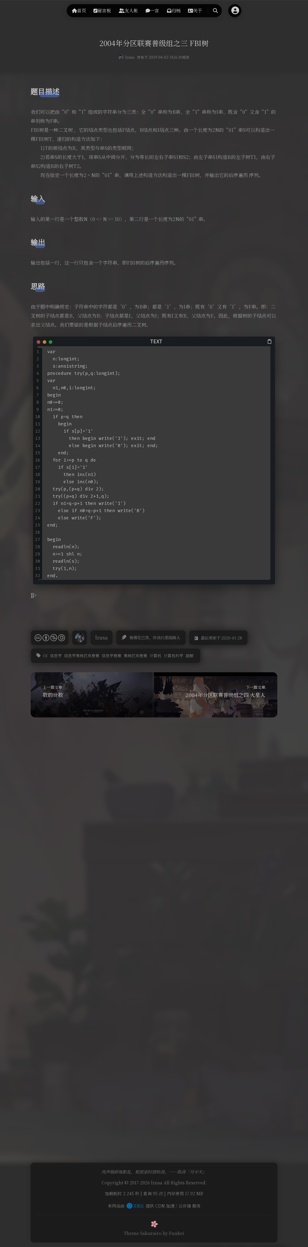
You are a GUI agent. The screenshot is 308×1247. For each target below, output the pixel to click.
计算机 (155, 655)
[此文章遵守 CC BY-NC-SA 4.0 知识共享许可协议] (50, 637)
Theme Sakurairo (143, 1233)
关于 (197, 10)
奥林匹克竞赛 (135, 655)
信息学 (56, 655)
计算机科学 (173, 655)
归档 (175, 10)
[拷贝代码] (270, 341)
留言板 (104, 10)
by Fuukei (173, 1233)
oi (45, 655)
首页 (81, 10)
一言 (154, 10)
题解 (189, 655)
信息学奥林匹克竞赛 (81, 655)
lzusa (129, 57)
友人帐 (131, 10)
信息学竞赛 (111, 655)
